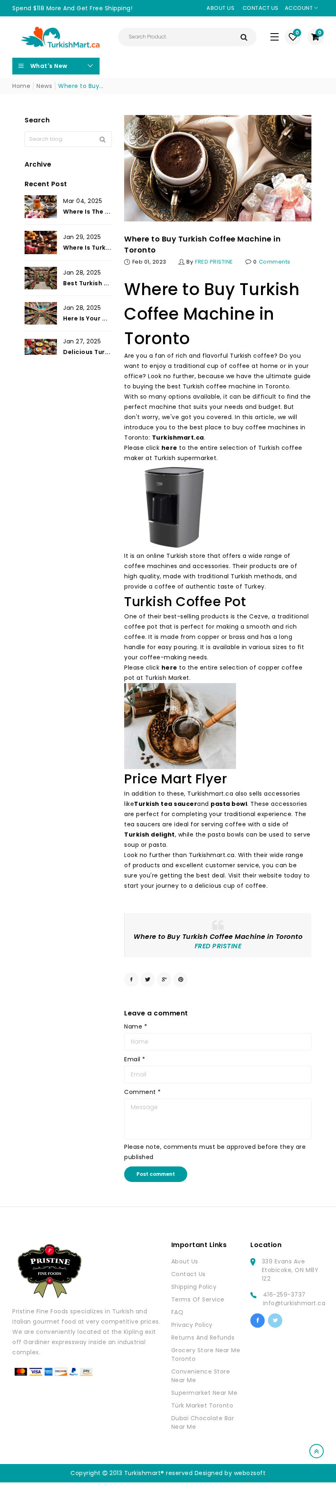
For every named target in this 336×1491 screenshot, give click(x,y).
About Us (184, 1261)
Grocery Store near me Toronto (206, 1354)
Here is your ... (85, 318)
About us (220, 8)
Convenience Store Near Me (200, 1375)
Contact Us (188, 1274)
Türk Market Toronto (202, 1405)
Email (134, 1059)
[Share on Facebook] (131, 979)
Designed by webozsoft (230, 1473)
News (44, 86)
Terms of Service (198, 1299)
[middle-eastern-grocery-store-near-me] (180, 726)
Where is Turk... (87, 248)
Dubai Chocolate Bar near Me (202, 1422)
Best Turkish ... (86, 283)
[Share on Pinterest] (180, 979)
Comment (142, 1092)
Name (135, 1026)
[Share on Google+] (164, 979)
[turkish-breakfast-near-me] (173, 507)
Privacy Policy (192, 1325)
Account (299, 8)
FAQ (177, 1312)
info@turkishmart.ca (294, 1303)
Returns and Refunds (203, 1337)
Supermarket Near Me (204, 1393)
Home (21, 86)
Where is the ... (86, 212)
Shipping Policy (194, 1287)
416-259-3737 (284, 1294)
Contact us (261, 8)
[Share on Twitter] (148, 979)
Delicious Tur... (86, 352)
